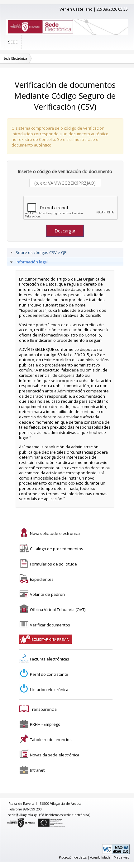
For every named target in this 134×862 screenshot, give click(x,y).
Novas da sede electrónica (54, 755)
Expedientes (42, 579)
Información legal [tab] (32, 262)
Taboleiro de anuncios (51, 739)
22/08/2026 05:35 (112, 9)
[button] (65, 231)
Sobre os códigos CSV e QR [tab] (41, 252)
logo (7, 819)
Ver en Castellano (76, 9)
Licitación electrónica (49, 689)
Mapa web (122, 857)
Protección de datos (73, 857)
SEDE (13, 42)
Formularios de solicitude (53, 564)
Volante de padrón (47, 594)
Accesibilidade (100, 857)
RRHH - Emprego (45, 724)
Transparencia (43, 709)
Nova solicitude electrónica (55, 533)
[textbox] (65, 183)
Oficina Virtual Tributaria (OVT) (57, 609)
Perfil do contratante (49, 674)
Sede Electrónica (15, 58)
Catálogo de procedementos (56, 548)
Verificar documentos (50, 625)
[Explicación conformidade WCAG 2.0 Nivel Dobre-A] (116, 853)
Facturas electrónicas (49, 659)
